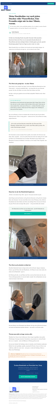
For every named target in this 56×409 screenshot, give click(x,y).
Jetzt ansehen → (28, 213)
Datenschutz (20, 400)
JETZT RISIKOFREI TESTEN (28, 376)
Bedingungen (24, 400)
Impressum (10, 400)
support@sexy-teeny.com (35, 391)
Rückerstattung (16, 400)
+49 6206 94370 (34, 390)
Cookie (13, 400)
